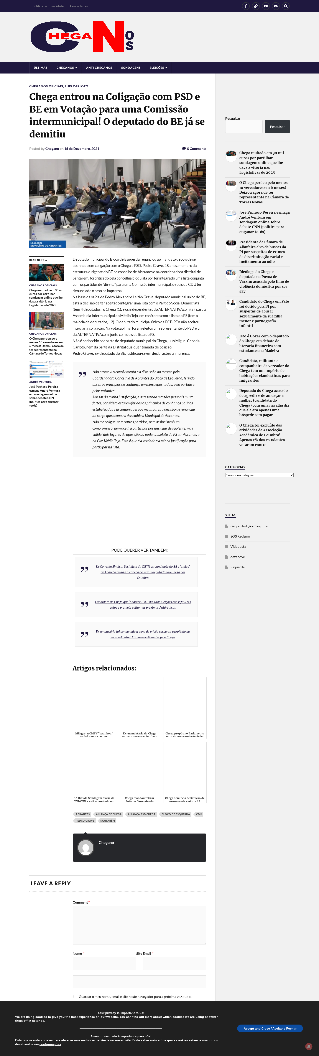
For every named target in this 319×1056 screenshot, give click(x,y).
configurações (50, 1044)
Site (139, 953)
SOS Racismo (240, 536)
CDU (199, 814)
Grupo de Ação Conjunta (249, 526)
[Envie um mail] (276, 6)
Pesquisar (232, 118)
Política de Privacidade (48, 6)
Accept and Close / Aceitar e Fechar (270, 1028)
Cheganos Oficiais (46, 86)
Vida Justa (238, 546)
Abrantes (83, 814)
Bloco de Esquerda (176, 814)
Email (148, 953)
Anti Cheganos (99, 67)
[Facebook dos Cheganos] (246, 6)
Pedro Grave (85, 820)
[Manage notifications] (308, 1046)
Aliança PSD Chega (142, 814)
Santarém (107, 820)
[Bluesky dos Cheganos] (256, 6)
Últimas (41, 67)
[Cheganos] (159, 37)
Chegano (52, 148)
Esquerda (237, 567)
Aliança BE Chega (109, 814)
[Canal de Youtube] (266, 6)
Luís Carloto (76, 86)
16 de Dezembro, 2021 (81, 148)
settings (38, 1020)
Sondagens (131, 67)
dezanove (237, 557)
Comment (81, 902)
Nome (78, 953)
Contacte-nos (79, 6)
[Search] (286, 6)
